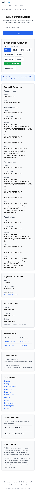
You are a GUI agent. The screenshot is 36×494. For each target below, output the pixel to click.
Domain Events (6, 9)
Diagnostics (9, 59)
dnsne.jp (7, 384)
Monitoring (17, 9)
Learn (15, 482)
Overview (7, 482)
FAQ (10, 485)
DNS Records (25, 50)
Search (18, 33)
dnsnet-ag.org (9, 406)
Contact (24, 485)
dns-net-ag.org (9, 403)
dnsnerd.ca (8, 389)
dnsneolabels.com (10, 386)
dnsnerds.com (9, 395)
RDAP (10, 5)
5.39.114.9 (23, 345)
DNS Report (23, 482)
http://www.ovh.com (11, 294)
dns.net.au (7, 408)
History (19, 59)
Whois (7, 50)
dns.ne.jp (7, 381)
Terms (17, 485)
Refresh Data (9, 68)
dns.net (6, 400)
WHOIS (4, 5)
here (16, 79)
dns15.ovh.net (10, 342)
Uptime (21, 5)
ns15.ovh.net (9, 345)
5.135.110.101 (24, 342)
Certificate (9, 54)
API (31, 482)
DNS (15, 5)
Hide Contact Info (13, 64)
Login (24, 9)
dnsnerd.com (8, 392)
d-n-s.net (7, 397)
